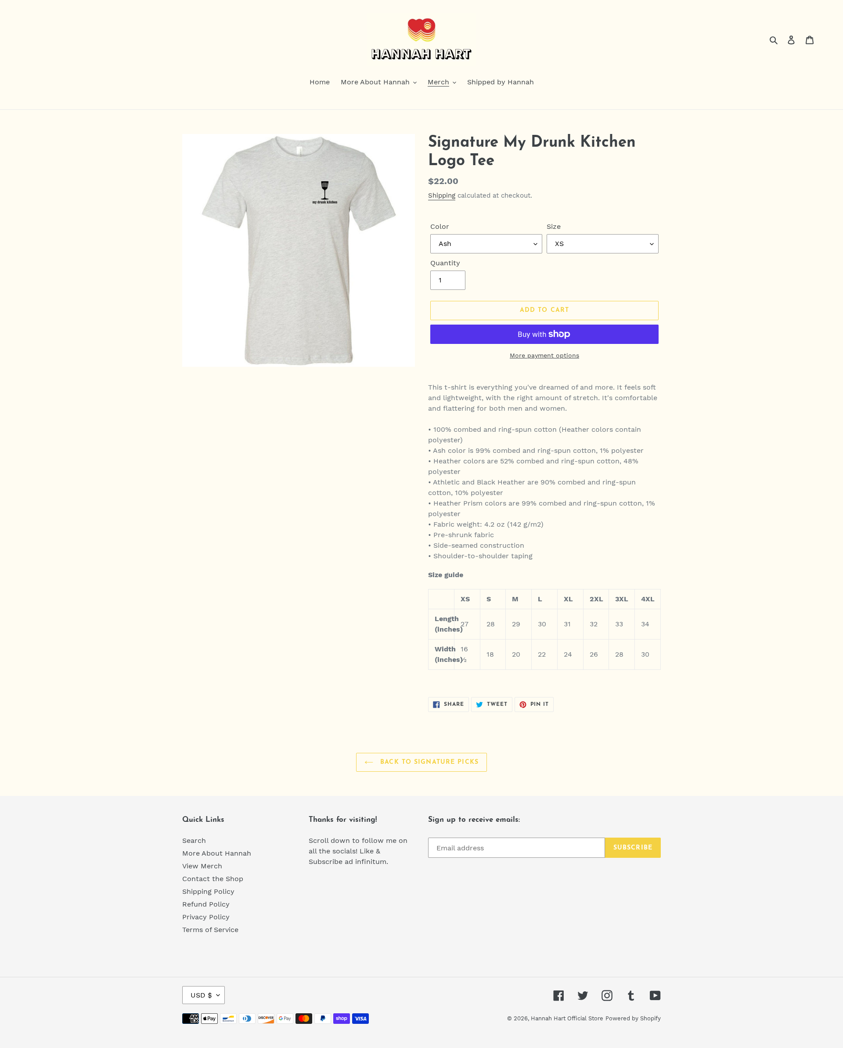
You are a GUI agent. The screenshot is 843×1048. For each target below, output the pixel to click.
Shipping (441, 195)
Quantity (445, 263)
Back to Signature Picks (428, 762)
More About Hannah (216, 853)
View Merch (202, 866)
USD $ (201, 995)
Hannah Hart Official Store (567, 1018)
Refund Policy (206, 904)
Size (554, 226)
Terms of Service (210, 929)
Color (439, 226)
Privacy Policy (206, 917)
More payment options (544, 355)
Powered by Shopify (633, 1018)
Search (194, 840)
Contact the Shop (212, 879)
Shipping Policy (208, 891)
